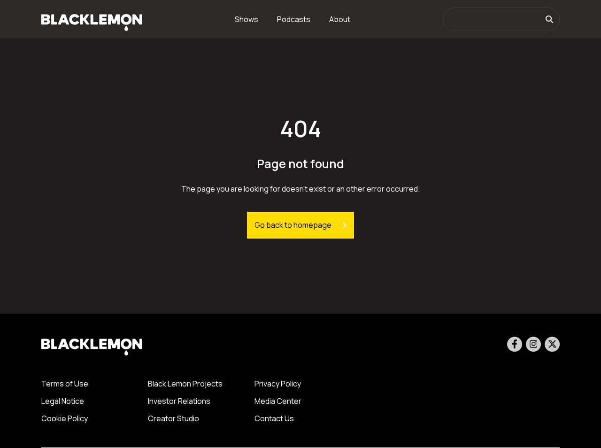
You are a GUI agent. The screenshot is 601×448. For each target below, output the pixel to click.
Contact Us (274, 418)
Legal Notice (62, 401)
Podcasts (293, 19)
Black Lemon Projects (185, 383)
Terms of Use (64, 383)
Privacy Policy (277, 383)
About (339, 19)
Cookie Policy (64, 418)
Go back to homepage (292, 225)
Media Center (277, 401)
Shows (246, 19)
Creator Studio (173, 418)
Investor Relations (179, 401)
